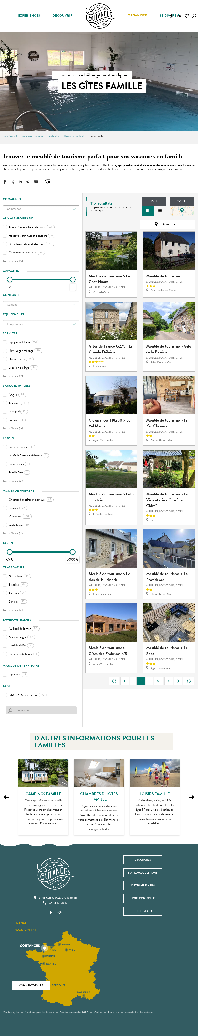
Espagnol (17, 411)
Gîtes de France (21, 447)
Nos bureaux (142, 911)
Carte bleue (19, 525)
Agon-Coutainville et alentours (30, 227)
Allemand (17, 403)
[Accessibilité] (171, 16)
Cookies (98, 1012)
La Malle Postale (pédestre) (27, 455)
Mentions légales (11, 1012)
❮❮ (114, 681)
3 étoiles (17, 584)
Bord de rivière (20, 645)
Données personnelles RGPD (74, 1012)
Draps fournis (20, 359)
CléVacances (19, 464)
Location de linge (22, 367)
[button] (194, 16)
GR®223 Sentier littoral (26, 695)
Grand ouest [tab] (25, 930)
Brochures (143, 860)
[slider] (10, 279)
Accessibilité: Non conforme (139, 1012)
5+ (158, 681)
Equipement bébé (23, 342)
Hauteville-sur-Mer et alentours (31, 235)
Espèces (17, 508)
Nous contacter (143, 898)
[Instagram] (59, 912)
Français (16, 420)
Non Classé (18, 576)
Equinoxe (17, 674)
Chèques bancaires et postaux (30, 499)
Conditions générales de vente (39, 1012)
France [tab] (21, 923)
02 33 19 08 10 (58, 903)
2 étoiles (16, 601)
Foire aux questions (142, 873)
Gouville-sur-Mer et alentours (30, 244)
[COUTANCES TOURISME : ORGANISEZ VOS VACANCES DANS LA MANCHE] (100, 16)
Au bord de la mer (23, 628)
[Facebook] (51, 912)
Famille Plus (18, 472)
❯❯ (188, 681)
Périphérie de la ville (23, 654)
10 (168, 681)
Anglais (16, 394)
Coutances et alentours (25, 252)
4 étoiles (16, 593)
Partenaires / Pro (142, 885)
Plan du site (113, 1012)
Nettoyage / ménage (24, 350)
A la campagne (21, 637)
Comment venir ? (31, 985)
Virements (19, 516)
